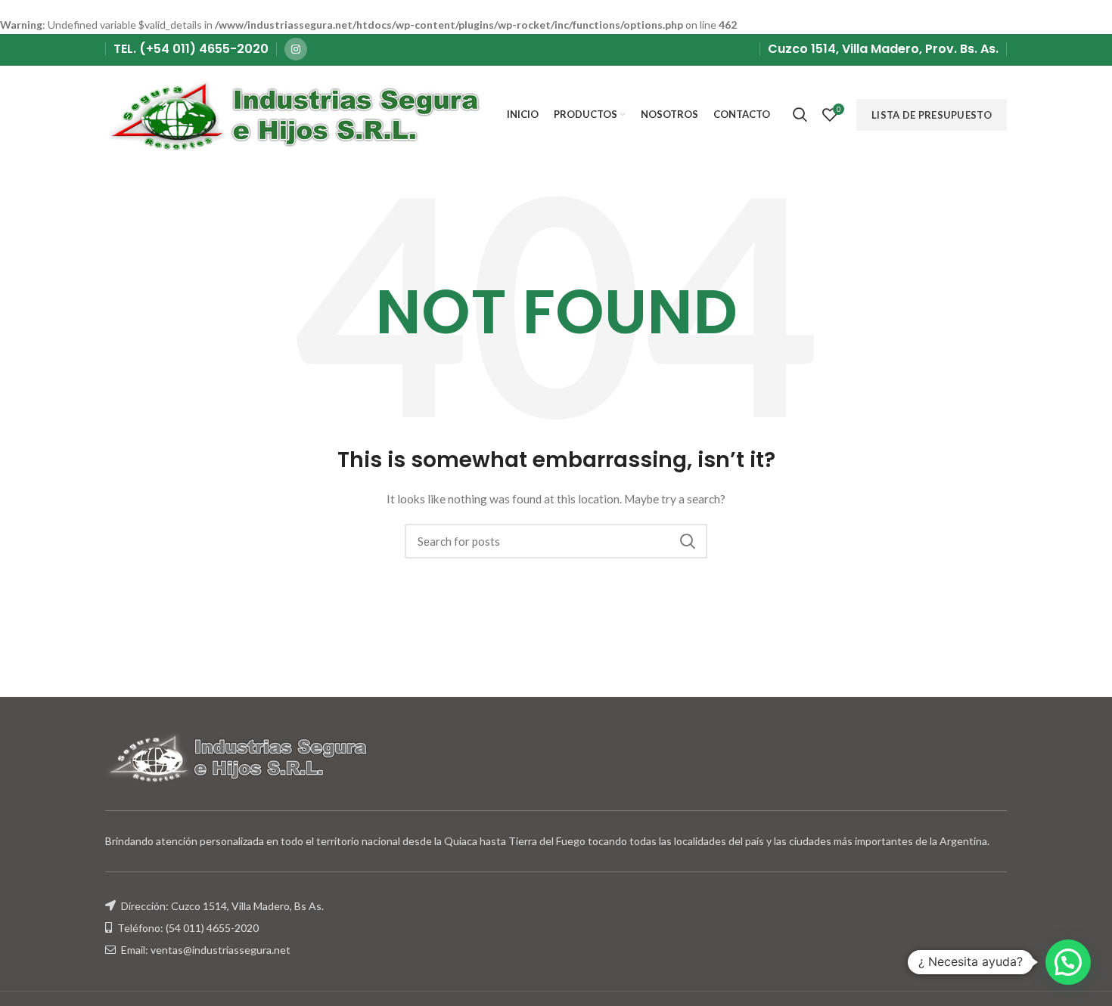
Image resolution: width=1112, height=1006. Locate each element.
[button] (1068, 962)
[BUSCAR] (687, 541)
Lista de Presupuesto (931, 115)
